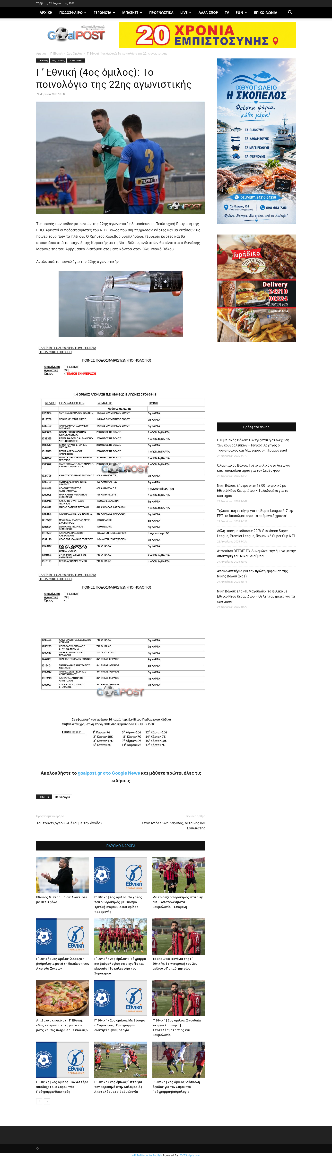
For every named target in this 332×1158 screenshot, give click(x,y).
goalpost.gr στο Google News (109, 773)
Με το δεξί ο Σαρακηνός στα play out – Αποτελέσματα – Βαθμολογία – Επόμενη (177, 902)
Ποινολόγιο (62, 797)
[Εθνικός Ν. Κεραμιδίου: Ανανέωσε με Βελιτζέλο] (62, 875)
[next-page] (47, 1101)
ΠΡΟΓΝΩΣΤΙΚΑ (161, 12)
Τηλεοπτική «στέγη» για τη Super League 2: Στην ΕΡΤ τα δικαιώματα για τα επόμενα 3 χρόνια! (255, 513)
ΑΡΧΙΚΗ (46, 12)
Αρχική (41, 53)
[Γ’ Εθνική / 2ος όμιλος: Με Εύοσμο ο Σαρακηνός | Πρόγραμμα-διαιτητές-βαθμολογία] (120, 998)
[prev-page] (39, 1101)
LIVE (184, 12)
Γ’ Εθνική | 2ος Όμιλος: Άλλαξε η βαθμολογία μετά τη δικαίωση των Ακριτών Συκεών (62, 963)
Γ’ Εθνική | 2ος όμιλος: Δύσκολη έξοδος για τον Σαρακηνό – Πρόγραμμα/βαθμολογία (176, 1086)
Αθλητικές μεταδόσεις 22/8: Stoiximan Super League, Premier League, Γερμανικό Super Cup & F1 (256, 533)
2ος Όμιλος (74, 53)
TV (227, 12)
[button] (290, 13)
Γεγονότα (102, 12)
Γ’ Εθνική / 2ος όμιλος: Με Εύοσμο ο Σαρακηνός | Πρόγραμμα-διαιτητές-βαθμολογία (119, 1025)
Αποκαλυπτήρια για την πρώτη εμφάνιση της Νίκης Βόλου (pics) (252, 573)
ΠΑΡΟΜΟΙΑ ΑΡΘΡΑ (120, 846)
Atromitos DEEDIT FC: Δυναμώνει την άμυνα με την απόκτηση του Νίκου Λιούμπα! (256, 553)
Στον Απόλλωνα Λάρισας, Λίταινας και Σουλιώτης (173, 825)
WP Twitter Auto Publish (147, 1155)
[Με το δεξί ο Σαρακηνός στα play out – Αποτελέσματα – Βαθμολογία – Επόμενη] (178, 875)
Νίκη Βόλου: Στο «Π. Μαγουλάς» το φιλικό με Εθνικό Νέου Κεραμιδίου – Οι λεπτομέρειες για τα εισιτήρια (256, 596)
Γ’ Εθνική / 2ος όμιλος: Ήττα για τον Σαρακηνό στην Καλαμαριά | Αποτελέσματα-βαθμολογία (118, 1086)
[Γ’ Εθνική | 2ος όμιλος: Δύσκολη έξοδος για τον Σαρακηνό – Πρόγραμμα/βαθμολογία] (178, 1060)
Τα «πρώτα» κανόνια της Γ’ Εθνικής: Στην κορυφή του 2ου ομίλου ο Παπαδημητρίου (174, 963)
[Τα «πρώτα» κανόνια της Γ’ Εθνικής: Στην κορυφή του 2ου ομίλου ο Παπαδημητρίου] (178, 936)
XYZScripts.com (190, 1155)
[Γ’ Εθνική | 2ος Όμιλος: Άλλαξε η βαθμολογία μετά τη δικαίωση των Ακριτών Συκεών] (62, 936)
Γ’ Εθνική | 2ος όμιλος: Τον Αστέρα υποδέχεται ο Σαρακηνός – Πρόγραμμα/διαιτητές (62, 1086)
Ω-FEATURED (76, 60)
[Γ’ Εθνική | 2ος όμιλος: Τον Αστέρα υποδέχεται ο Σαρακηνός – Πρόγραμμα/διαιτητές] (62, 1060)
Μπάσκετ (130, 12)
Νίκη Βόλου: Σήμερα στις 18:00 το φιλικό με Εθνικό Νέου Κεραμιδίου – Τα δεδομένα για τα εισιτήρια (252, 491)
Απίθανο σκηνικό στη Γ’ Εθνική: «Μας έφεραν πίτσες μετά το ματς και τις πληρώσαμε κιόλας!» (62, 1025)
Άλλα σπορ (208, 12)
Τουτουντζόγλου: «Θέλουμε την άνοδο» (69, 823)
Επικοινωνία (265, 12)
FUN (239, 12)
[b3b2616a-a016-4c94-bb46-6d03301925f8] (121, 341)
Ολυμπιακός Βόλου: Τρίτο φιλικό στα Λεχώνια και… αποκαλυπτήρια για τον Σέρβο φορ (253, 467)
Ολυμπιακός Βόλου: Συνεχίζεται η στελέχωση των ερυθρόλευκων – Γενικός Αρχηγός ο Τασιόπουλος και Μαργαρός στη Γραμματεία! (253, 445)
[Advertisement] (256, 383)
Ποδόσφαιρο (71, 12)
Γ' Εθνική (56, 53)
